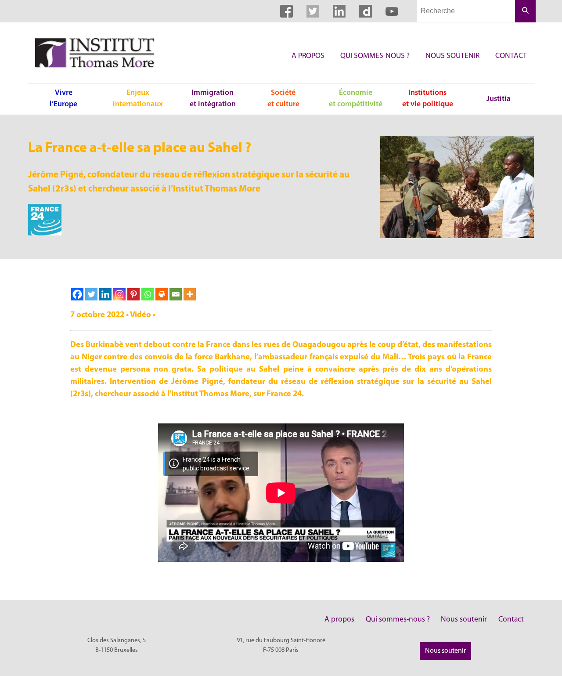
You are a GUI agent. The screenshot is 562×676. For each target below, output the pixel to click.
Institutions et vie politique (427, 98)
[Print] (161, 294)
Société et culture (283, 98)
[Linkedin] (105, 294)
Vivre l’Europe (63, 98)
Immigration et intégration (213, 98)
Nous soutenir (452, 56)
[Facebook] (77, 294)
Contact (511, 56)
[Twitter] (91, 294)
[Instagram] (119, 294)
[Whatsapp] (147, 294)
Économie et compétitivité (355, 98)
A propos (308, 56)
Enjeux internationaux (138, 98)
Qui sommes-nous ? (375, 56)
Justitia (498, 99)
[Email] (175, 294)
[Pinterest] (133, 294)
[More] (190, 294)
